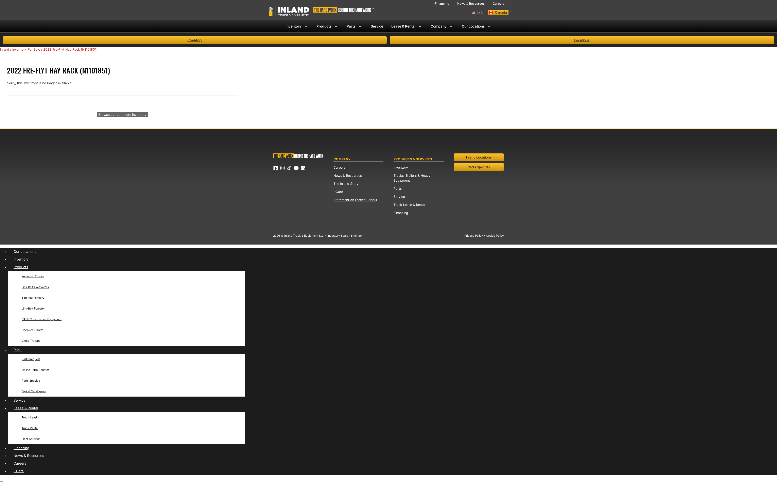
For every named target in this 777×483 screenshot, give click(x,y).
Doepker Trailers (32, 330)
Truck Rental (30, 428)
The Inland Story (346, 184)
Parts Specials (479, 167)
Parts (351, 26)
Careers (498, 3)
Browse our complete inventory (122, 115)
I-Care (338, 192)
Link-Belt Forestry (33, 308)
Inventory (293, 26)
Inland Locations (479, 157)
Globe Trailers (31, 340)
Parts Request (31, 359)
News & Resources (471, 3)
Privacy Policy (473, 235)
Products (323, 26)
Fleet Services (31, 438)
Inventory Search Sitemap (344, 235)
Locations (582, 40)
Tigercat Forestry (33, 297)
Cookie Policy (495, 235)
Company (439, 26)
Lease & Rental (403, 26)
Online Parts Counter (35, 369)
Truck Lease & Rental (410, 205)
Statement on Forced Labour (355, 200)
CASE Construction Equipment (42, 319)
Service (377, 26)
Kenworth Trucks (33, 276)
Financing (442, 3)
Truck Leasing (31, 417)
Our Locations (473, 26)
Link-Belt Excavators (35, 287)
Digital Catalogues (34, 391)
